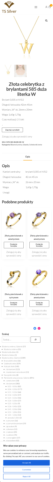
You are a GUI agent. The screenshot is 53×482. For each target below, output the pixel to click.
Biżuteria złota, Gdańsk (19, 145)
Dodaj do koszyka (13, 245)
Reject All (26, 476)
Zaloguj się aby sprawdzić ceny (17, 136)
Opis (27, 156)
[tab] (27, 156)
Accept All (26, 463)
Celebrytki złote (35, 145)
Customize (26, 469)
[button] (36, 7)
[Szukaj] (35, 340)
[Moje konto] (46, 7)
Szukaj (5, 334)
